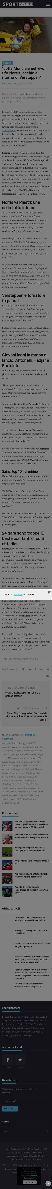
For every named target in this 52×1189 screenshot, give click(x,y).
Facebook (18, 594)
